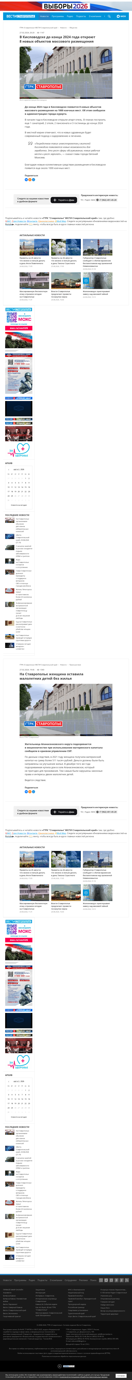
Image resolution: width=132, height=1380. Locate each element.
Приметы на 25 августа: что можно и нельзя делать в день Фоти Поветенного (32, 261)
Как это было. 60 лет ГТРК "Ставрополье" (46, 1308)
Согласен (121, 1376)
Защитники (40, 1289)
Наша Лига (105, 1308)
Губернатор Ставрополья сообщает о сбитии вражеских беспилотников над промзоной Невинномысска (97, 262)
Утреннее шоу (106, 1296)
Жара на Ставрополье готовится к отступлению (22, 563)
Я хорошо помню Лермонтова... (113, 1289)
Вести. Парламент (10, 1304)
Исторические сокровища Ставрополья (46, 1300)
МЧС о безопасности (76, 1289)
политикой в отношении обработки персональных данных (83, 1377)
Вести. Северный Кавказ (12, 1307)
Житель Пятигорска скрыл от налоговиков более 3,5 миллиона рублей (24, 594)
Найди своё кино (107, 1305)
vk (116, 1280)
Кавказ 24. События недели (46, 1304)
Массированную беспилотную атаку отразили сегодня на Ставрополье (33, 294)
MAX (121, 16)
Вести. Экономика (10, 1313)
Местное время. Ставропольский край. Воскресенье (49, 1314)
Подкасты (42, 1280)
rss (127, 1280)
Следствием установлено (78, 1310)
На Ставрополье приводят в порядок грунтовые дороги (24, 637)
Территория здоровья (109, 1314)
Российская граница (76, 1307)
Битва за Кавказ (9, 1296)
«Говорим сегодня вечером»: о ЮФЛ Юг (23, 646)
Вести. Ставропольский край (14, 1310)
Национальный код (76, 1292)
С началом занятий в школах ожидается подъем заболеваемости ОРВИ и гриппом (24, 551)
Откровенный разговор (110, 1299)
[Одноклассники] (29, 179)
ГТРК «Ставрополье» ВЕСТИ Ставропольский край (20, 16)
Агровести (7, 1292)
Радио (32, 1280)
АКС (8, 221)
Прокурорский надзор (77, 1304)
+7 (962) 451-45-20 (108, 200)
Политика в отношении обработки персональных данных (64, 1356)
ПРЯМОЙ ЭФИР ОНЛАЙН (13, 1289)
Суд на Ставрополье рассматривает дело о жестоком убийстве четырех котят (24, 627)
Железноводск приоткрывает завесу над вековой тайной (96, 292)
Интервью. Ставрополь (45, 1296)
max (101, 1280)
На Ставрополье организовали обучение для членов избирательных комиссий (22, 525)
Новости (7, 1280)
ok (122, 1280)
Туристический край (76, 1313)
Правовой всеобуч (75, 1296)
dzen (106, 1280)
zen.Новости (19, 221)
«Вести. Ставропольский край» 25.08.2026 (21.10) (22, 539)
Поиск (109, 16)
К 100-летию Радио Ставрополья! (114, 1292)
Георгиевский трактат (12, 1316)
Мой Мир (60, 221)
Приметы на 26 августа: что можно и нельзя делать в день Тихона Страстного (64, 261)
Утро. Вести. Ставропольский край (82, 1316)
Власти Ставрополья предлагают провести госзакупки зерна (61, 294)
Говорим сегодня (107, 1302)
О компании (56, 1280)
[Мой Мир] (33, 179)
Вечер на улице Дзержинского (113, 1311)
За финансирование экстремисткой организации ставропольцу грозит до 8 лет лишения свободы (24, 610)
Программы (20, 1280)
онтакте (32, 221)
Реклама (83, 1280)
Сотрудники (71, 1280)
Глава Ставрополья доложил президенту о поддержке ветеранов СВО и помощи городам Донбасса (23, 578)
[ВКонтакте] (26, 179)
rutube (111, 1280)
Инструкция (40, 1292)
